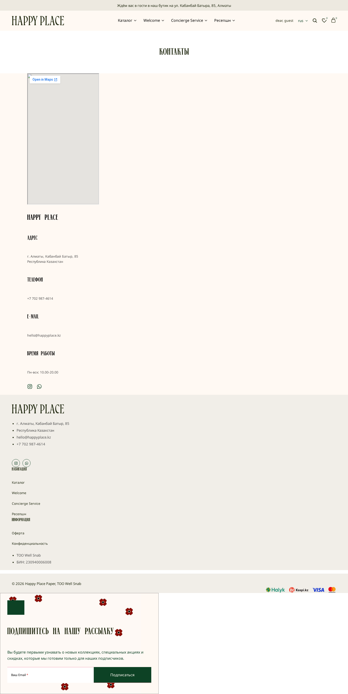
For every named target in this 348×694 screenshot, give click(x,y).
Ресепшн (222, 20)
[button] (324, 20)
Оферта (18, 533)
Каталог (125, 20)
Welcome (151, 20)
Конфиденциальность (30, 543)
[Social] (29, 386)
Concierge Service (187, 20)
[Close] (15, 607)
